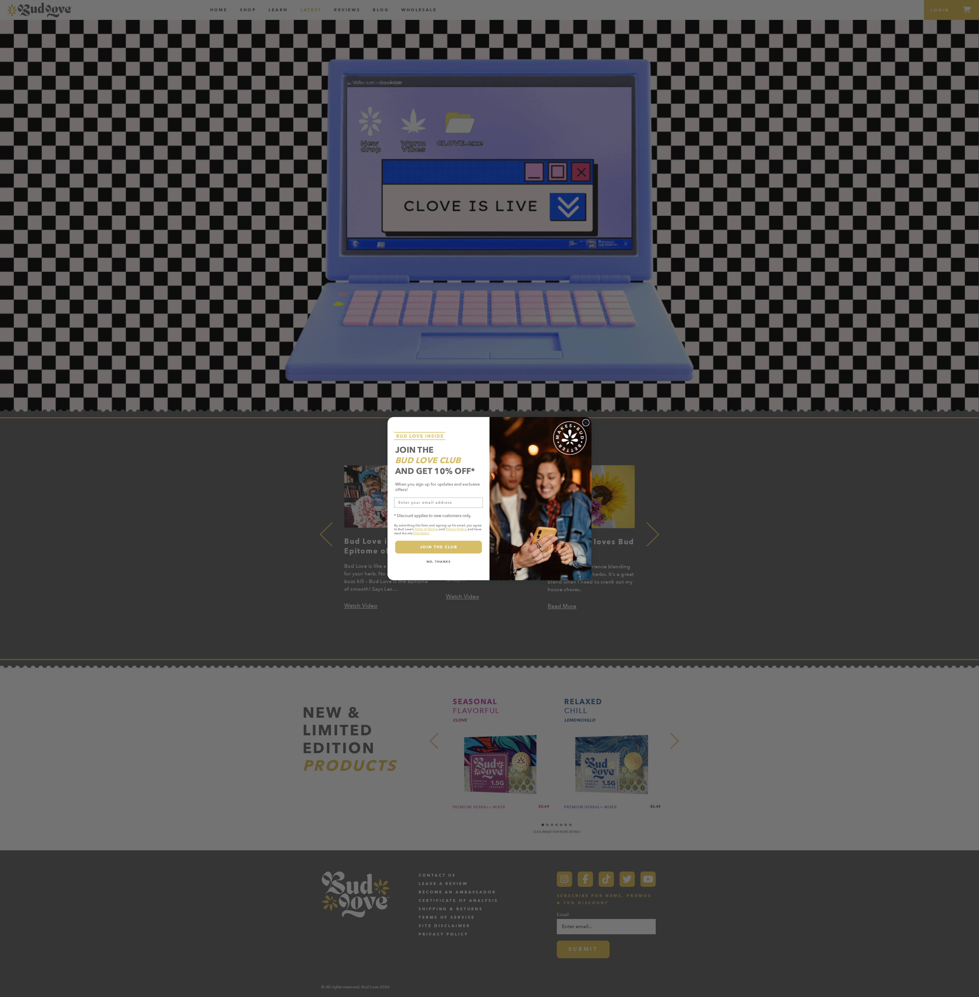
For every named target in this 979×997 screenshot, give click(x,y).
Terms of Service (426, 529)
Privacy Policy (456, 529)
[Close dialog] (586, 423)
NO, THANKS (439, 562)
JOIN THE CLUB (438, 547)
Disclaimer (421, 533)
